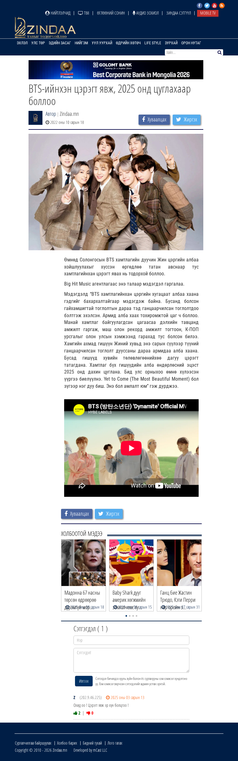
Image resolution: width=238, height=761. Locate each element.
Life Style (152, 43)
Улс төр (38, 43)
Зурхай (171, 43)
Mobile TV (207, 13)
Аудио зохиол (147, 13)
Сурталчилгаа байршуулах (33, 743)
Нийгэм (81, 43)
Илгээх (84, 681)
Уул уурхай (102, 43)
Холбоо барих (67, 743)
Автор (51, 113)
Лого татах (115, 743)
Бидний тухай (92, 743)
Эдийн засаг (60, 43)
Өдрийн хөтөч (128, 43)
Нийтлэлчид (60, 13)
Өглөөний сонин (111, 13)
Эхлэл (22, 43)
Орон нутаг (191, 43)
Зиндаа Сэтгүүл (178, 13)
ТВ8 (86, 13)
